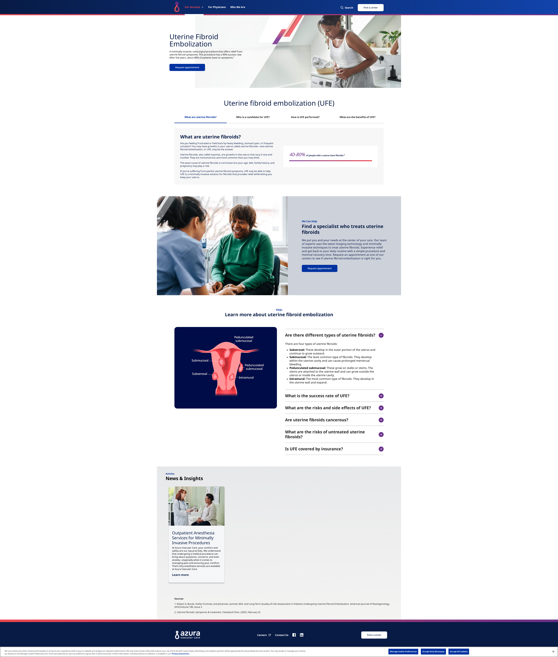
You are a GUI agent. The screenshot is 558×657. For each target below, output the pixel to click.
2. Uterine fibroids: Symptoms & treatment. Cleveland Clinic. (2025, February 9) (217, 612)
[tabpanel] (279, 156)
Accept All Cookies (458, 651)
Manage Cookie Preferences (403, 651)
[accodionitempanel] (331, 363)
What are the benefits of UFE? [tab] (357, 117)
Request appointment (320, 268)
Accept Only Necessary (433, 651)
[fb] (294, 635)
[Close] (553, 651)
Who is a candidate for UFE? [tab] (253, 117)
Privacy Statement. (181, 654)
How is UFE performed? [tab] (305, 117)
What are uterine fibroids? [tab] (201, 117)
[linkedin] (301, 635)
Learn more (180, 575)
